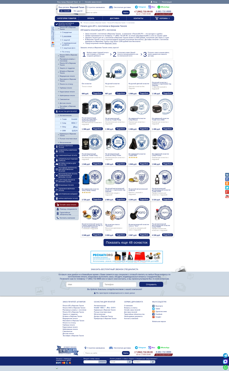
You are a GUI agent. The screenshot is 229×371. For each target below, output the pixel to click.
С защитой (66, 40)
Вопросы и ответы (130, 308)
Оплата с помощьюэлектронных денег (63, 359)
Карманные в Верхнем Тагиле (68, 134)
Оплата (90, 18)
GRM (64, 131)
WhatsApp (165, 7)
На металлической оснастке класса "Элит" (139, 225)
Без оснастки (86, 83)
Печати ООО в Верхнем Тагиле (68, 56)
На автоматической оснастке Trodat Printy (113, 119)
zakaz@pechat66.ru (165, 14)
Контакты (138, 18)
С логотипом (66, 36)
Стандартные (67, 32)
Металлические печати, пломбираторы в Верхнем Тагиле (68, 175)
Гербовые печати (66, 88)
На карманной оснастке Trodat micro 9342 (160, 119)
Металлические (65, 142)
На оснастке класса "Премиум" (112, 225)
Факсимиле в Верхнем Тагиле (68, 80)
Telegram (142, 7)
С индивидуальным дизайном (69, 44)
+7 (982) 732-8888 (93, 279)
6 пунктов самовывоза (96, 7)
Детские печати (65, 103)
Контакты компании (67, 218)
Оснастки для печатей (67, 111)
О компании (128, 306)
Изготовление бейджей (68, 194)
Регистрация (167, 2)
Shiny (64, 127)
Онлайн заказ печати (93, 2)
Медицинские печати (67, 76)
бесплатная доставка (122, 7)
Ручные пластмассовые (68, 139)
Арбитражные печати (67, 95)
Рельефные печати (66, 185)
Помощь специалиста (68, 209)
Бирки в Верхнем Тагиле (68, 198)
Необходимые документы (133, 316)
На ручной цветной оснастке (139, 83)
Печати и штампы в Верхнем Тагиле (95, 22)
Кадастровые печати (67, 92)
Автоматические (66, 115)
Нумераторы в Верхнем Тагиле (67, 151)
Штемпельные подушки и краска (68, 159)
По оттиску (66, 52)
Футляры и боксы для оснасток (67, 164)
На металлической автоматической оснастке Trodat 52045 (161, 190)
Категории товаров (66, 18)
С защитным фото (68, 48)
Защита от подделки (67, 68)
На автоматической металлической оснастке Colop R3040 (161, 225)
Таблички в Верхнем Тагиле (66, 189)
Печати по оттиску (66, 84)
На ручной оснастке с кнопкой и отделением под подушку (161, 84)
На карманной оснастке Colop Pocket (160, 154)
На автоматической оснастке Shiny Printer (113, 154)
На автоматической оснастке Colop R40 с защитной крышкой (89, 119)
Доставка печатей (130, 312)
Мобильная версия (159, 321)
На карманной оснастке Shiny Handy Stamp (90, 189)
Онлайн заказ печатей (132, 310)
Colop (64, 123)
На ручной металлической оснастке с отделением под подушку (115, 190)
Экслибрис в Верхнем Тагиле (68, 107)
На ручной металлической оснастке (138, 189)
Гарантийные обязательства (65, 213)
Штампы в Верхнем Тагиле (67, 72)
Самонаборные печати (67, 155)
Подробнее (97, 93)
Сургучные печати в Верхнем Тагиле (66, 180)
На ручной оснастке (112, 83)
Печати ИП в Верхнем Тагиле (116, 22)
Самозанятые (64, 99)
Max (153, 7)
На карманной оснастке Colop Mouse (137, 119)
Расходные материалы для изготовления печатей (67, 169)
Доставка (114, 18)
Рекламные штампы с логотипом (67, 60)
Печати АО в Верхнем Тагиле (68, 64)
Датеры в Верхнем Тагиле (65, 146)
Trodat (64, 119)
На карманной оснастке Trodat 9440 (137, 154)
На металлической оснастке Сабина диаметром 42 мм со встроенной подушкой (92, 225)
